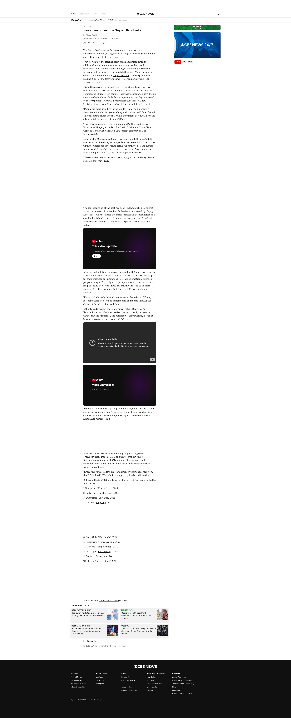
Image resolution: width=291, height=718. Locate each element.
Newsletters (151, 677)
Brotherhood (105, 493)
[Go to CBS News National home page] (145, 14)
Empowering (104, 546)
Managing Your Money (97, 20)
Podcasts (150, 680)
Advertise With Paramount (182, 680)
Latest (74, 14)
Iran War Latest (76, 680)
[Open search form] (219, 14)
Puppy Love (104, 488)
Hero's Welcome (107, 542)
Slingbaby (101, 502)
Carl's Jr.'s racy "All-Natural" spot (110, 97)
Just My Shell (103, 561)
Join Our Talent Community (183, 684)
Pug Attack (101, 556)
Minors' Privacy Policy (129, 690)
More (87, 605)
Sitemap (150, 690)
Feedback (176, 690)
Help (174, 687)
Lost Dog (103, 497)
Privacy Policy (126, 677)
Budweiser (92, 641)
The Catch (104, 537)
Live (96, 14)
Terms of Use (126, 687)
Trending (87, 26)
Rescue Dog (104, 551)
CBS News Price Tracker (117, 20)
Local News (85, 14)
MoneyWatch (76, 20)
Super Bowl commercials (111, 93)
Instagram (100, 684)
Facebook (100, 680)
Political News (76, 677)
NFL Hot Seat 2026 (78, 684)
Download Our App (154, 684)
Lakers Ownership (77, 687)
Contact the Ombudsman (182, 693)
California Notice (128, 680)
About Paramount (179, 677)
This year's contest (93, 124)
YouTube (99, 677)
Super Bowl (94, 50)
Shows (105, 14)
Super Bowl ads (121, 75)
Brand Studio (152, 687)
